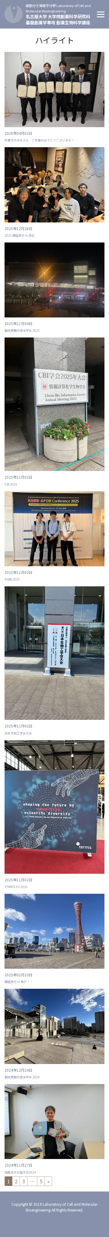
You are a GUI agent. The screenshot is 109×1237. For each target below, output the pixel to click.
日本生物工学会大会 (18, 733)
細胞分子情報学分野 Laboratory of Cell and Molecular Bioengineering (58, 8)
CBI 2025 (11, 484)
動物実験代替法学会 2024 (22, 1077)
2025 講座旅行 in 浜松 (20, 235)
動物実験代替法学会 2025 (22, 330)
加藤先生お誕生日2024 (20, 1172)
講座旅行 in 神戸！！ (19, 981)
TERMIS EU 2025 (16, 886)
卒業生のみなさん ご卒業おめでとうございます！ (39, 140)
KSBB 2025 (12, 579)
